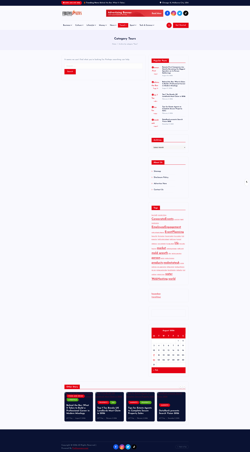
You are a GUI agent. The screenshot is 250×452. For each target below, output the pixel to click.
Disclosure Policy (161, 177)
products (157, 262)
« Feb (155, 370)
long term (154, 248)
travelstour (156, 297)
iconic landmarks (162, 243)
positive (163, 258)
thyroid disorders (172, 270)
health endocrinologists (163, 239)
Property (72, 402)
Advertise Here (160, 184)
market (161, 248)
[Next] (184, 386)
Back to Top (183, 446)
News (112, 25)
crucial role (177, 219)
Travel (122, 25)
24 (154, 360)
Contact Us (158, 190)
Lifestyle (90, 25)
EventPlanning (174, 232)
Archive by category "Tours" (128, 44)
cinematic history (162, 215)
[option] (78, 406)
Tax (82, 402)
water (169, 274)
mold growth (160, 253)
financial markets (169, 236)
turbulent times (161, 274)
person (156, 257)
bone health (154, 215)
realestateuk (171, 262)
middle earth (180, 248)
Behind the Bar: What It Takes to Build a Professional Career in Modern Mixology (173, 84)
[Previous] (180, 386)
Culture (78, 25)
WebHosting (160, 278)
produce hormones (169, 258)
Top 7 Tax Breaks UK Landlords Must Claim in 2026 (78, 411)
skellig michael (170, 266)
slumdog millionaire (179, 266)
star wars (154, 270)
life (177, 243)
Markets (103, 402)
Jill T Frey (69, 418)
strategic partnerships (161, 270)
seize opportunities (161, 266)
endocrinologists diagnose (158, 232)
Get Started (181, 25)
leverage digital (170, 243)
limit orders (182, 243)
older (170, 253)
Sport (132, 25)
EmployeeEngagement (166, 227)
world (172, 278)
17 (154, 355)
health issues (173, 239)
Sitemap (157, 171)
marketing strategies (172, 248)
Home (114, 44)
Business (66, 25)
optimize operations (176, 253)
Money (102, 25)
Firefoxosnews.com (80, 448)
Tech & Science (146, 25)
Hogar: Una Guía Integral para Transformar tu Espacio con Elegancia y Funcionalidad (171, 408)
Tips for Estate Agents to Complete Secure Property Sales (172, 109)
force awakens (177, 236)
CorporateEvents (163, 219)
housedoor (156, 294)
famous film (154, 236)
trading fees (179, 270)
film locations (161, 236)
